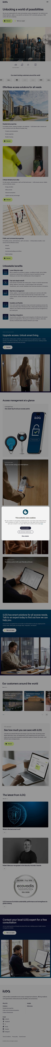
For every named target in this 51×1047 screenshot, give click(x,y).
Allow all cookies (25, 528)
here (42, 523)
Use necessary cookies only (25, 531)
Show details (25, 536)
